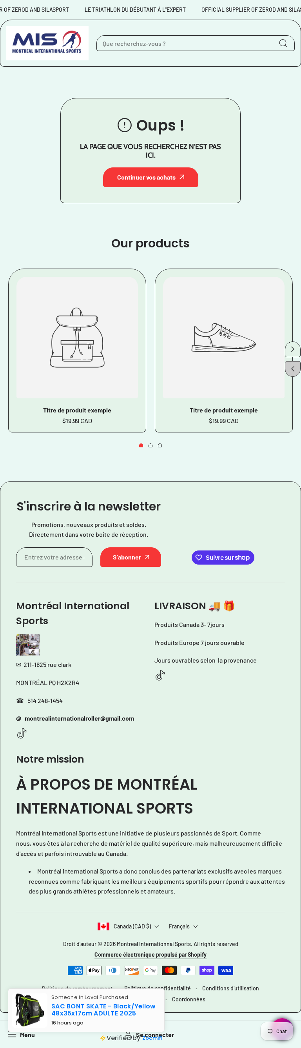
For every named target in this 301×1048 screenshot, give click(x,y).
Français (179, 926)
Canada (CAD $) (132, 926)
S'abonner (127, 557)
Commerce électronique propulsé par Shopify (150, 954)
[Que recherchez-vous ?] (283, 43)
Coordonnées (188, 999)
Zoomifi (152, 1038)
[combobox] (195, 43)
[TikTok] (22, 733)
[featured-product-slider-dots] (141, 445)
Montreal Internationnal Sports (154, 944)
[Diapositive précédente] (293, 369)
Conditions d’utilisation (230, 988)
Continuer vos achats (146, 177)
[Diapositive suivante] (293, 349)
